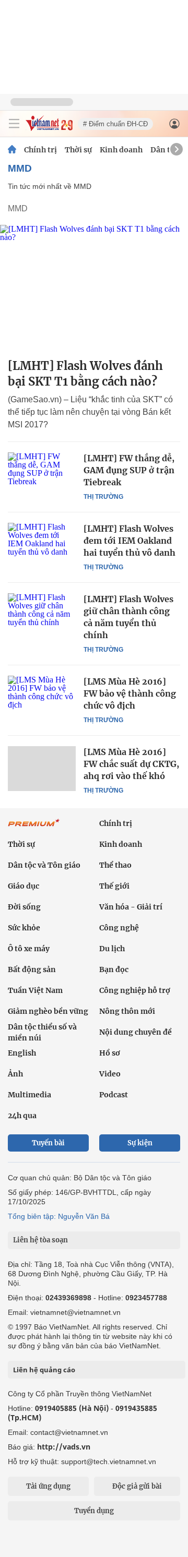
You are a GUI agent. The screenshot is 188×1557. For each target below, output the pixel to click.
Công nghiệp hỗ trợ (134, 990)
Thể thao (115, 865)
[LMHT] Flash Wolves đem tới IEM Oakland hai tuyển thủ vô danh (129, 540)
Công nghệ (119, 927)
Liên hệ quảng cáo (44, 1369)
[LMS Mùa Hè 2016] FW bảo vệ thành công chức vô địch (130, 693)
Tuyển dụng (94, 1510)
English (22, 1053)
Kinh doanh (121, 149)
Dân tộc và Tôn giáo (44, 865)
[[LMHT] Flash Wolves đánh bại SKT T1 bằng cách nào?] (94, 287)
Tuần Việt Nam (35, 990)
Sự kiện (139, 1143)
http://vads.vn (63, 1447)
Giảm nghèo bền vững (48, 1011)
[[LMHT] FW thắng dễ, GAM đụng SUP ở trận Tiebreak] (42, 474)
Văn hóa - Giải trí (130, 907)
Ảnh (15, 1074)
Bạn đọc (113, 969)
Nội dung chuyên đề (135, 1032)
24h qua (22, 1115)
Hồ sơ (109, 1053)
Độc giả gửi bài (137, 1486)
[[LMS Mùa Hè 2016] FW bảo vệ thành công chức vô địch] (42, 698)
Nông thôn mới (127, 1011)
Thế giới (114, 886)
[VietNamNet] (12, 149)
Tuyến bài (48, 1143)
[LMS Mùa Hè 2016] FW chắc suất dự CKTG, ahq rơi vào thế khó (131, 764)
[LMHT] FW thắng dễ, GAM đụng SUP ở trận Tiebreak (129, 470)
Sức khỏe (24, 927)
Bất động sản (32, 969)
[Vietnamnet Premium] (34, 828)
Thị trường (103, 496)
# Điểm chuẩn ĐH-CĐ (115, 124)
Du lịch (112, 948)
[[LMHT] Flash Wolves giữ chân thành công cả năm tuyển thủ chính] (42, 615)
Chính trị (40, 149)
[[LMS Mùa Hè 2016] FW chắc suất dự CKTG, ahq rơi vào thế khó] (42, 768)
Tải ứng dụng (48, 1486)
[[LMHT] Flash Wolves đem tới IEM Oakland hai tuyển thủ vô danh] (42, 545)
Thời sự (78, 149)
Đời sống (24, 907)
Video (110, 1074)
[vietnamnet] (49, 128)
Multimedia (29, 1094)
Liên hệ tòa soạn (40, 1240)
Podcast (113, 1094)
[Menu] (14, 123)
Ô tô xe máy (29, 948)
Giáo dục (23, 886)
